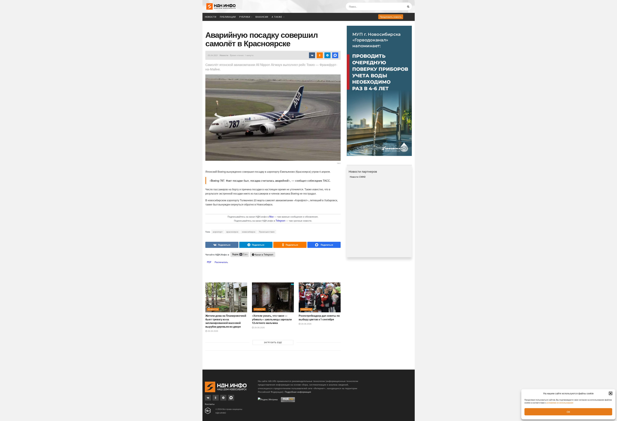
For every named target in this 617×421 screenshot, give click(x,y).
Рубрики (244, 16)
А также (277, 16)
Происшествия (267, 231)
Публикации (228, 16)
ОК (568, 411)
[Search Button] (409, 6)
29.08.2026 (212, 330)
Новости (210, 16)
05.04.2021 (213, 55)
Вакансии (261, 16)
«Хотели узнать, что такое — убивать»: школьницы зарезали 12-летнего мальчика (272, 319)
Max (271, 216)
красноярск (232, 231)
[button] (610, 393)
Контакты (210, 404)
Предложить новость (391, 16)
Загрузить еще (273, 342)
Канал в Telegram (263, 254)
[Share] (222, 245)
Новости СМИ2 (358, 176)
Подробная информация (298, 391)
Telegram (280, 220)
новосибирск (248, 231)
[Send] (324, 245)
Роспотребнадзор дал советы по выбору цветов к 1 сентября (319, 317)
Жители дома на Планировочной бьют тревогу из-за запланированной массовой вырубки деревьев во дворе (225, 321)
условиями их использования (559, 402)
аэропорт (218, 231)
